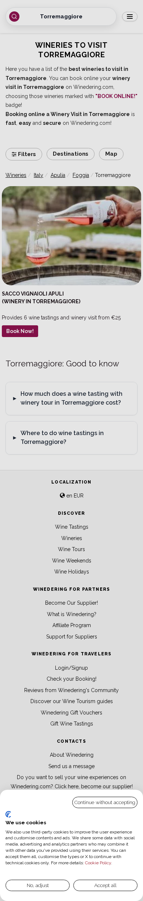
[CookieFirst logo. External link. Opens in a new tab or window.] (8, 814)
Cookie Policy (98, 862)
